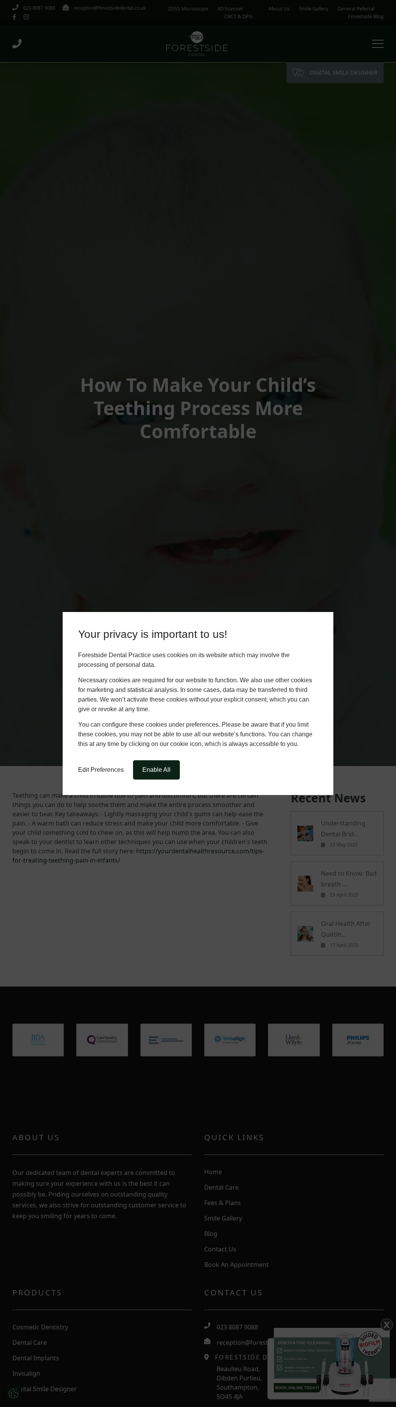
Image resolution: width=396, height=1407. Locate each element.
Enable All (156, 769)
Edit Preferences (101, 769)
